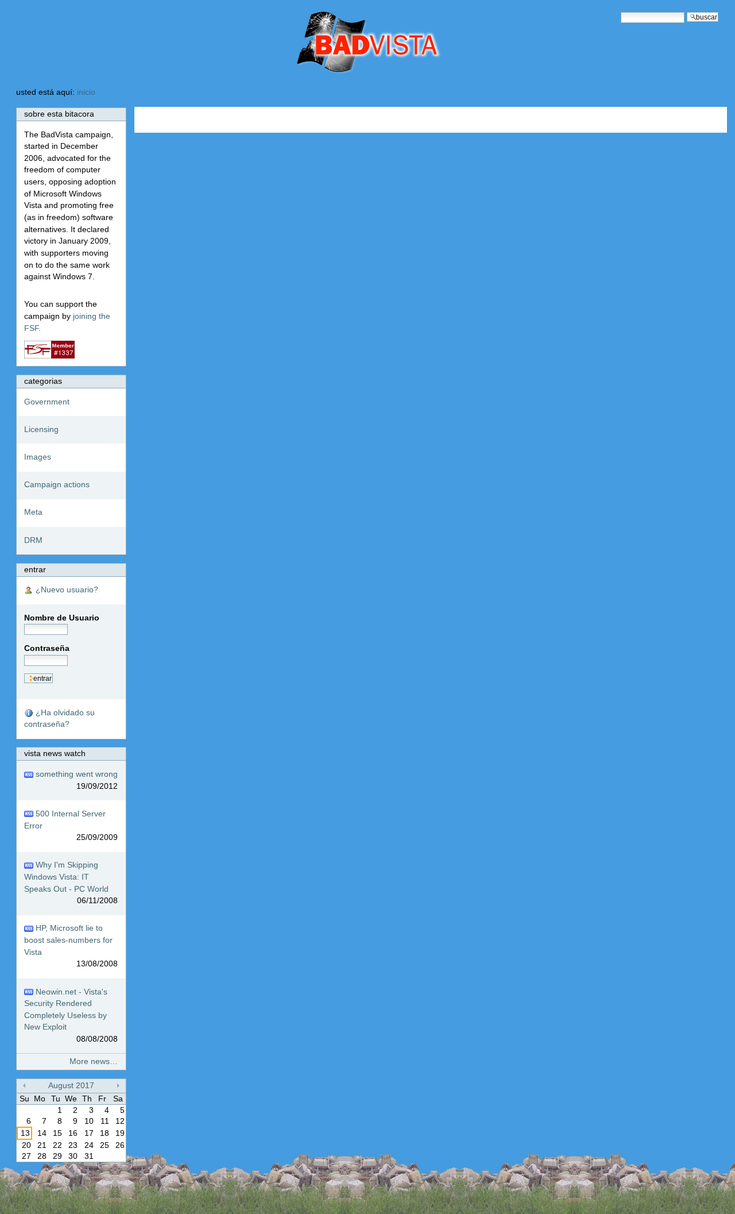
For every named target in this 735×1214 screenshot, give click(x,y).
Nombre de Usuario (61, 618)
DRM (33, 540)
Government (46, 402)
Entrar (35, 569)
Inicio (86, 92)
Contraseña (46, 648)
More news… (93, 1061)
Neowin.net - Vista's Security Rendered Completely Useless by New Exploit (71, 1016)
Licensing (41, 429)
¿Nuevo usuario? (65, 589)
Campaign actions (57, 484)
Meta (33, 512)
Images (37, 457)
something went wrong (75, 780)
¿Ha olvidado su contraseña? (59, 718)
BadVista (320, 43)
